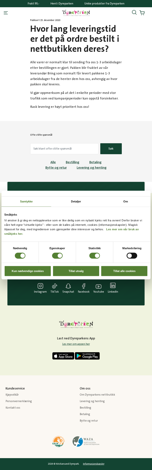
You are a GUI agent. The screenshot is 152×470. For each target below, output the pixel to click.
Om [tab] (125, 201)
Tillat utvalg (76, 271)
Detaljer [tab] (76, 201)
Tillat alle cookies (124, 271)
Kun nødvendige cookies (28, 271)
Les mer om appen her (76, 344)
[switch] (57, 255)
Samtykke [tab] (26, 201)
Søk (110, 148)
